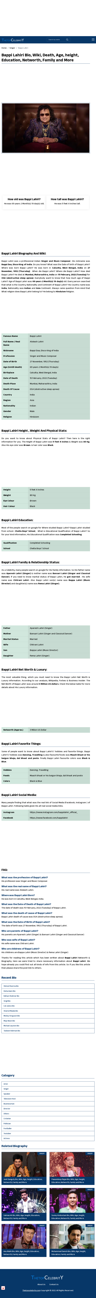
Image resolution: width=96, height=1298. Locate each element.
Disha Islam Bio (10, 991)
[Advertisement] (48, 17)
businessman (9, 1104)
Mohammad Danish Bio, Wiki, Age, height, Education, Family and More (69, 1252)
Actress (7, 1138)
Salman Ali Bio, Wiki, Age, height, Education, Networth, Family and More (22, 1216)
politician (7, 1123)
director (7, 1109)
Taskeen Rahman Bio (12, 1031)
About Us (41, 1284)
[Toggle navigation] (93, 40)
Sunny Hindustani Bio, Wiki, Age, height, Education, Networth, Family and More (68, 1216)
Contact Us (53, 1284)
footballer (8, 1128)
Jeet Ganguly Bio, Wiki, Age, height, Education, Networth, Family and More (23, 1180)
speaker (7, 1094)
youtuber (7, 1133)
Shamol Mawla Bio (11, 1011)
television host (10, 1099)
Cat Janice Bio (9, 1006)
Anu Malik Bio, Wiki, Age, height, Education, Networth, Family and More (21, 1252)
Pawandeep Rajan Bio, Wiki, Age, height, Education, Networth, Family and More (68, 1180)
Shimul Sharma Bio (11, 986)
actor (6, 1084)
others (6, 1114)
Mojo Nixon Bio (9, 1021)
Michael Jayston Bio (11, 1026)
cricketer (7, 1118)
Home (4, 48)
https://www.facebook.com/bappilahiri (49, 818)
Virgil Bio (7, 1001)
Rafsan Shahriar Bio (11, 996)
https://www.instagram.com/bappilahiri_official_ (54, 812)
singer (12, 48)
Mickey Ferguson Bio (12, 1016)
